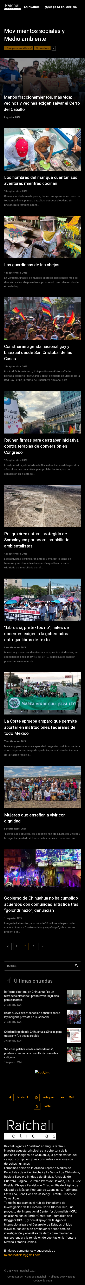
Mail (71, 1097)
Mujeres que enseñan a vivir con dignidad (35, 818)
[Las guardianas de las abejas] (42, 237)
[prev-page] (8, 946)
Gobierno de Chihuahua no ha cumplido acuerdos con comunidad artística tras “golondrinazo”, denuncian (41, 904)
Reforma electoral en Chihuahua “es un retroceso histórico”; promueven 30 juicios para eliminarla (31, 996)
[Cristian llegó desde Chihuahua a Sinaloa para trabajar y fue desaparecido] (74, 1035)
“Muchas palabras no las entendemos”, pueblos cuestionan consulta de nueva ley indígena (31, 1053)
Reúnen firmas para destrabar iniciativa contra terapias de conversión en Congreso (41, 446)
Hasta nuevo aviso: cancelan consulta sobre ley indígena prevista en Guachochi (32, 1015)
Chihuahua (42, 48)
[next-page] (42, 946)
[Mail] (62, 1097)
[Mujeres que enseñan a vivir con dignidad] (42, 787)
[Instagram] (36, 1097)
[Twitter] (37, 1106)
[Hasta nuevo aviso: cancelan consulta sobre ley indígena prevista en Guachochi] (74, 1017)
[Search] (76, 966)
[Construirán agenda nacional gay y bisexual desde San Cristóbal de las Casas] (42, 318)
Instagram (48, 1097)
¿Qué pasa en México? (18, 48)
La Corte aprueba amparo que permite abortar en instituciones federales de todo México (40, 727)
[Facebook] (10, 1097)
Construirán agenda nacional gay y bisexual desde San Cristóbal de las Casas (38, 352)
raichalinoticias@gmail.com (22, 1255)
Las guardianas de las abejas (32, 265)
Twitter (47, 1106)
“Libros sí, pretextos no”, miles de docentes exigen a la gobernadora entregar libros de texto (37, 633)
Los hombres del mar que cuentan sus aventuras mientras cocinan (40, 180)
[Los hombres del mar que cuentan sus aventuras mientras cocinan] (42, 149)
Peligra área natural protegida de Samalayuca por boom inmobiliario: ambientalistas (37, 540)
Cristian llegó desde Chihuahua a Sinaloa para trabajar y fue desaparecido (33, 1034)
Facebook (22, 1097)
